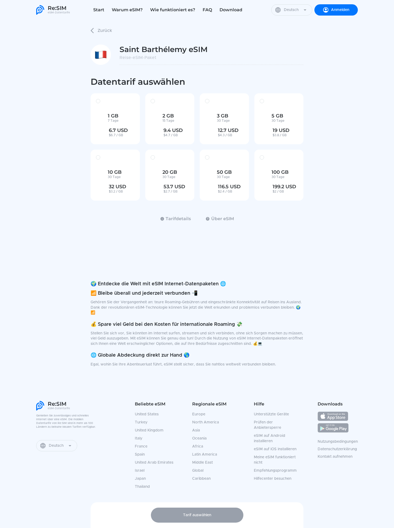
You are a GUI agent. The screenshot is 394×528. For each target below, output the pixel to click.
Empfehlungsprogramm (275, 470)
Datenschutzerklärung (337, 449)
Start (98, 9)
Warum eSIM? (127, 9)
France (141, 446)
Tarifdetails (178, 218)
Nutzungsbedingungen (338, 442)
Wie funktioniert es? (172, 9)
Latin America (204, 454)
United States (147, 414)
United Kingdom (149, 430)
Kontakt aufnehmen (335, 457)
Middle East (202, 462)
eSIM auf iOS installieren (275, 449)
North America (205, 422)
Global (197, 470)
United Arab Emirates (154, 462)
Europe (198, 414)
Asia (196, 430)
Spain (140, 454)
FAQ (207, 9)
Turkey (141, 422)
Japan (140, 479)
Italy (138, 438)
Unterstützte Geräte (271, 414)
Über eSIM (222, 218)
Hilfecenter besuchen (272, 479)
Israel (139, 470)
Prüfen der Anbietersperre (267, 425)
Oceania (199, 438)
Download (231, 9)
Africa (197, 446)
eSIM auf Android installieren (269, 438)
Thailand (142, 487)
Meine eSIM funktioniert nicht (275, 459)
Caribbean (201, 479)
